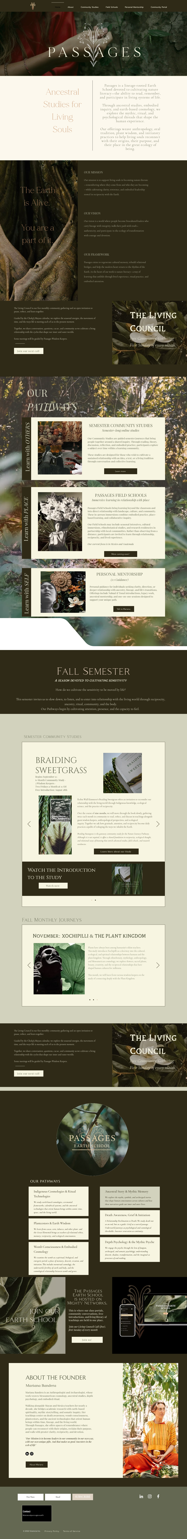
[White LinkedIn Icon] (141, 1496)
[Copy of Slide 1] (95, 900)
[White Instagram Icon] (149, 1496)
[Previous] (29, 824)
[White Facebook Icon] (158, 1496)
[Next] (157, 824)
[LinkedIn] (27, 1453)
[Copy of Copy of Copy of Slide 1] (97, 999)
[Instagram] (31, 1453)
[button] (134, 6)
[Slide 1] (91, 900)
